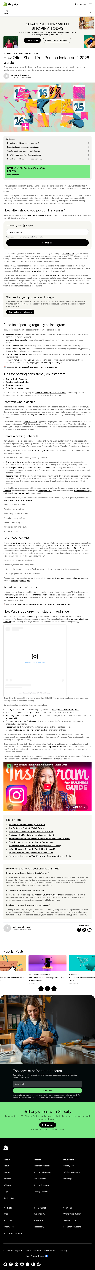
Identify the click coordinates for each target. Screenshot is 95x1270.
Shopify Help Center (42, 1172)
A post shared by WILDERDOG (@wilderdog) (34, 693)
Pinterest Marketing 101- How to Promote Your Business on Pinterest (39, 838)
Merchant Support (41, 1166)
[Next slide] (54, 988)
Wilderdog (32, 616)
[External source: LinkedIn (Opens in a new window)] (33, 1264)
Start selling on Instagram (20, 312)
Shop (5, 1214)
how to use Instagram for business (50, 392)
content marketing (18, 543)
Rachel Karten (30, 421)
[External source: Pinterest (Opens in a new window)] (39, 1264)
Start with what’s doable (16, 379)
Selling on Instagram (37, 360)
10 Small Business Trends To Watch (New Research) (32, 849)
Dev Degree (68, 1179)
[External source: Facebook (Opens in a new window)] (5, 1264)
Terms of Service (33, 1250)
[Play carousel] (47, 988)
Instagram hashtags (82, 491)
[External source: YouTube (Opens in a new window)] (16, 1264)
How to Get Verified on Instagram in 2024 (27, 824)
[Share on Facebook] (79, 930)
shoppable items (54, 746)
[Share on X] (84, 930)
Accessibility (38, 1227)
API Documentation (71, 1172)
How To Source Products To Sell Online (26, 828)
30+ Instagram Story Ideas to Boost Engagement (36, 367)
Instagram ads (77, 578)
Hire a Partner (39, 1179)
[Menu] (90, 4)
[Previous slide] (41, 988)
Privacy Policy (72, 1097)
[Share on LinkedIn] (89, 930)
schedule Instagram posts (15, 597)
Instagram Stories (52, 275)
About (6, 1166)
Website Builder (70, 1220)
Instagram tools (35, 414)
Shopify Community (42, 1191)
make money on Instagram (51, 362)
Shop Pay (7, 1220)
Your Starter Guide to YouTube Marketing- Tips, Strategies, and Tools (40, 856)
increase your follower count (48, 895)
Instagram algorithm (40, 450)
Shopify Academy (41, 1185)
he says (34, 271)
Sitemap (63, 1250)
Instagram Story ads (55, 578)
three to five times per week (39, 215)
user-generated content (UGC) (65, 709)
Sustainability (39, 1214)
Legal (5, 1191)
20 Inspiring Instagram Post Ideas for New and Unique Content (43, 604)
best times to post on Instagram (17, 500)
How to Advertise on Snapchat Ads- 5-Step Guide (31, 853)
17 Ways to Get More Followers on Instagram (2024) (31, 835)
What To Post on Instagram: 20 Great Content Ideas (31, 842)
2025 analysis (68, 253)
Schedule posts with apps (17, 388)
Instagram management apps (39, 595)
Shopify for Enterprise (12, 1233)
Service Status (9, 1198)
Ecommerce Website (72, 1227)
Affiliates (7, 1185)
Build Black (38, 1220)
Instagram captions (64, 545)
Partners (7, 1179)
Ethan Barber (80, 548)
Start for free (80, 4)
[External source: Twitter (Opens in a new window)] (11, 1264)
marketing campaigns (20, 580)
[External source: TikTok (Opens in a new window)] (27, 1264)
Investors (7, 1172)
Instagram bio (12, 718)
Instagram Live (45, 491)
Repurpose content (14, 385)
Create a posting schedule (18, 382)
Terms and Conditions (54, 1097)
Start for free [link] (48, 243)
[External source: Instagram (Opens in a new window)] (22, 1264)
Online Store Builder (72, 1214)
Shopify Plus (8, 1227)
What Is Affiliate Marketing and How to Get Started (31, 831)
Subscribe (47, 1090)
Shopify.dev (68, 1166)
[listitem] (47, 969)
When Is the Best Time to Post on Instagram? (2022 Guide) (35, 846)
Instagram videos (20, 493)
